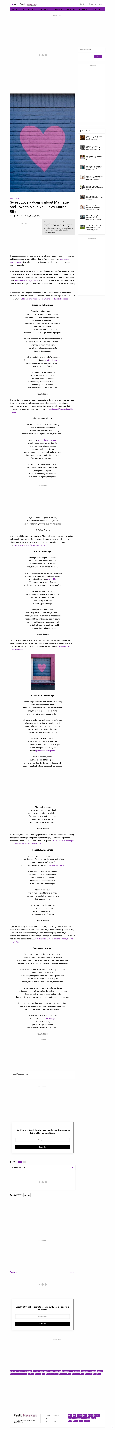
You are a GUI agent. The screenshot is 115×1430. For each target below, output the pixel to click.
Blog (74, 1415)
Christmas (58, 1371)
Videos (81, 1421)
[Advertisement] (57, 29)
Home (11, 198)
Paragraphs (88, 1374)
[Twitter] (95, 4)
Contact (56, 1415)
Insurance (38, 1374)
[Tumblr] (83, 4)
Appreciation (28, 1371)
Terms (48, 1422)
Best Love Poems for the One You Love (31, 545)
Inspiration (31, 1374)
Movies (82, 1374)
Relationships (77, 1418)
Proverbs (96, 1415)
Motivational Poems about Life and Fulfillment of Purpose (45, 299)
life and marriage (48, 1018)
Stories (93, 1418)
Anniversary (13, 1371)
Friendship (93, 1371)
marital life (51, 579)
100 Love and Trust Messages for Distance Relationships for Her (94, 157)
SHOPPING (96, 9)
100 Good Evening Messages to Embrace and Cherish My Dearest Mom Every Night (94, 177)
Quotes (13, 1272)
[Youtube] (92, 4)
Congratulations (75, 1371)
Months (69, 1374)
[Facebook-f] (89, 4)
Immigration (13, 1374)
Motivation (75, 1374)
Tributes (75, 1421)
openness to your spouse (45, 751)
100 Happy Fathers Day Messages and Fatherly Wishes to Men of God (94, 187)
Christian (50, 1371)
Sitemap (56, 1422)
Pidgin (85, 1415)
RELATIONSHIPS (45, 9)
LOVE (22, 9)
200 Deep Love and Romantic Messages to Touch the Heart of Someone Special (94, 138)
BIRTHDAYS (31, 9)
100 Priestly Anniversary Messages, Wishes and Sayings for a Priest (94, 197)
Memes (56, 1374)
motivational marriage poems (26, 280)
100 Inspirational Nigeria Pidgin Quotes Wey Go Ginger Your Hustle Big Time (94, 167)
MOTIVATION (83, 9)
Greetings (100, 1371)
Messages (62, 1374)
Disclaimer (56, 1418)
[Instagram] (86, 4)
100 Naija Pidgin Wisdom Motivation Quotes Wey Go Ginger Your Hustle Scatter (93, 148)
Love (43, 1374)
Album (70, 1415)
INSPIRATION (71, 9)
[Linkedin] (81, 4)
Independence (23, 1374)
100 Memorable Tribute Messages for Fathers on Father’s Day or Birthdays (93, 207)
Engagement (84, 1371)
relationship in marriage (46, 440)
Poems (18, 198)
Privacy (48, 1418)
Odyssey (79, 1415)
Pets (94, 1374)
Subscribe (42, 1147)
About (48, 1415)
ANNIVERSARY (58, 9)
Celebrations (43, 1371)
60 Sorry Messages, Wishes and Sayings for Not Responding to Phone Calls (93, 217)
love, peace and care (56, 865)
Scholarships (86, 1418)
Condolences (65, 1371)
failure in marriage (54, 360)
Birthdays (36, 1371)
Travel (70, 1421)
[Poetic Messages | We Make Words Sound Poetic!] (28, 5)
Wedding (86, 1421)
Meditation (49, 1374)
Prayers (90, 1415)
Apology (21, 1371)
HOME (15, 9)
